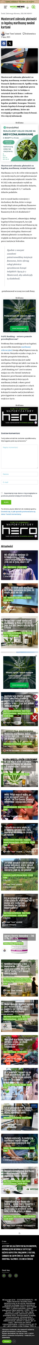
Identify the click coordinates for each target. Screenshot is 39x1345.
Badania (6, 774)
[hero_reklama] (19, 416)
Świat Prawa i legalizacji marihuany (16, 1182)
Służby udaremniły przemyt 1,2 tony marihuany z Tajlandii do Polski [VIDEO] (18, 1274)
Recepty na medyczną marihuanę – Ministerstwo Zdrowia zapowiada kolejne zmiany (19, 1173)
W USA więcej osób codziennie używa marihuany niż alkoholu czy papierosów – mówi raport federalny (18, 765)
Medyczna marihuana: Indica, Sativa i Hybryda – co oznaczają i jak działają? (19, 736)
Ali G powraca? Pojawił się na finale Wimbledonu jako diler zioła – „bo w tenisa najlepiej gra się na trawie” (17, 1076)
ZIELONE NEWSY (26, 13)
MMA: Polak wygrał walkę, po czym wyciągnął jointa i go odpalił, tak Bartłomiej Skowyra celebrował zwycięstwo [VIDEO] (19, 798)
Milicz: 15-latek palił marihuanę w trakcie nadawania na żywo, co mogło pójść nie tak (19, 590)
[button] (36, 656)
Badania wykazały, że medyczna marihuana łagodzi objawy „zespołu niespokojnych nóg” (18, 1140)
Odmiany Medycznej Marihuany (13, 943)
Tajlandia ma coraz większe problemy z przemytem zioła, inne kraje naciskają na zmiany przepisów (18, 831)
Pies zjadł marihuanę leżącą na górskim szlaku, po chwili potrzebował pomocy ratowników (18, 1043)
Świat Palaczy (12, 567)
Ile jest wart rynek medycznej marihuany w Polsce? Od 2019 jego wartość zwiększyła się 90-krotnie (19, 624)
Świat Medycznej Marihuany (12, 633)
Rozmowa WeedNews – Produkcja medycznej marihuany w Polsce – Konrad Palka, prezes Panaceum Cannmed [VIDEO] (19, 1240)
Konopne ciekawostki (10, 807)
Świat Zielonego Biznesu (10, 13)
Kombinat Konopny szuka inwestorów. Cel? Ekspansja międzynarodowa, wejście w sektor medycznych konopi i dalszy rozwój (17, 968)
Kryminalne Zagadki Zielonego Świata (19, 598)
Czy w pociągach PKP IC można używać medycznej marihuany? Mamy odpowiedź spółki (18, 1110)
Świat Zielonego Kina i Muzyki (17, 1085)
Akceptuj (6, 1341)
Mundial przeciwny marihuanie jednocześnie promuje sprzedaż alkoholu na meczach (18, 1307)
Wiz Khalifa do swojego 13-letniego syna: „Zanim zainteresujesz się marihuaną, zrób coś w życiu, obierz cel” (18, 558)
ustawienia (6, 1337)
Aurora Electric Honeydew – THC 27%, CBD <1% (19, 937)
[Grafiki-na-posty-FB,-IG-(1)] (19, 142)
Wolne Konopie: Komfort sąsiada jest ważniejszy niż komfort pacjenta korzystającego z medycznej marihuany (19, 1008)
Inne (5, 567)
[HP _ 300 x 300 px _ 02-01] (19, 315)
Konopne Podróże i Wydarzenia (13, 840)
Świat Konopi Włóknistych (12, 979)
